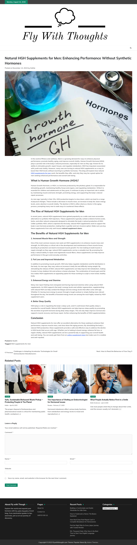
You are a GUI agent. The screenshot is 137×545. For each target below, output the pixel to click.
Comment (9, 432)
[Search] (130, 47)
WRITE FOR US (42, 515)
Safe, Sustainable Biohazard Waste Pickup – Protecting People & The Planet (24, 401)
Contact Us (41, 512)
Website (8, 469)
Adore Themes (92, 542)
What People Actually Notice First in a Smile (109, 400)
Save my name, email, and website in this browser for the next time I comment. (37, 478)
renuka (50, 405)
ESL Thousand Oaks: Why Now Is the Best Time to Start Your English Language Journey (84, 533)
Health (14, 341)
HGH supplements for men (21, 344)
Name (7, 459)
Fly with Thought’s (22, 511)
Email (72, 459)
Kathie (32, 68)
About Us (40, 508)
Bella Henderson (95, 403)
